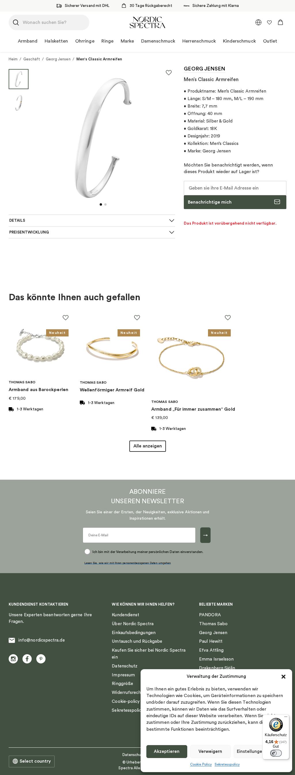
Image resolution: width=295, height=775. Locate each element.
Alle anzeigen (147, 446)
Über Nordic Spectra (132, 624)
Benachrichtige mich (210, 202)
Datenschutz (124, 666)
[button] (283, 677)
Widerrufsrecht (127, 692)
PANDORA (210, 615)
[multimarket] (258, 22)
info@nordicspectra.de (41, 640)
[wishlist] (269, 22)
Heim (13, 59)
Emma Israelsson (216, 659)
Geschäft (31, 59)
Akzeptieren (166, 751)
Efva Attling (211, 650)
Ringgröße (122, 684)
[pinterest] (41, 658)
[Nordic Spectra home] (147, 22)
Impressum (123, 675)
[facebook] (27, 658)
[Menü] (285, 718)
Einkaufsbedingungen (133, 633)
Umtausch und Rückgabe (137, 641)
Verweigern (210, 751)
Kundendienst (125, 615)
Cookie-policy (126, 701)
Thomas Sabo (213, 624)
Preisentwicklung (29, 232)
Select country (35, 761)
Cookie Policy (201, 764)
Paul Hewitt (210, 641)
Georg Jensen (58, 59)
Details (17, 221)
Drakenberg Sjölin (217, 668)
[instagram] (13, 658)
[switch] (276, 753)
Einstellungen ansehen (260, 751)
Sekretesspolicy (227, 764)
